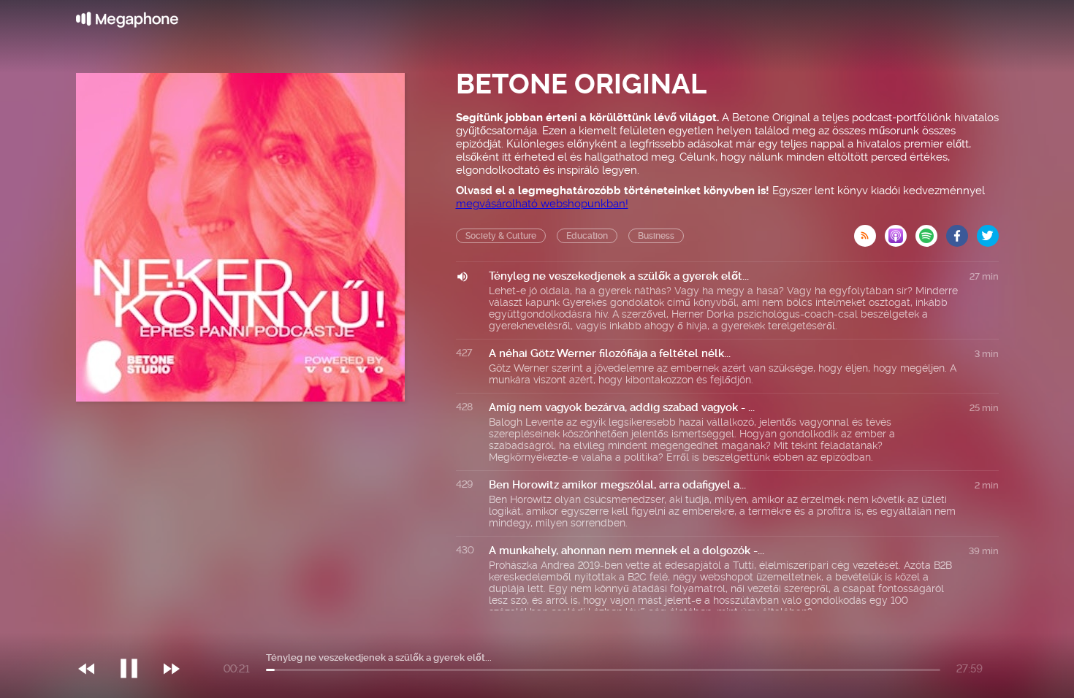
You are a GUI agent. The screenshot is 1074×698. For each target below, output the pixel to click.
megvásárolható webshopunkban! (542, 203)
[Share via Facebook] (961, 231)
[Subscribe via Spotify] (930, 231)
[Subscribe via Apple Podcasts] (900, 231)
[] (136, 638)
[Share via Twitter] (988, 231)
